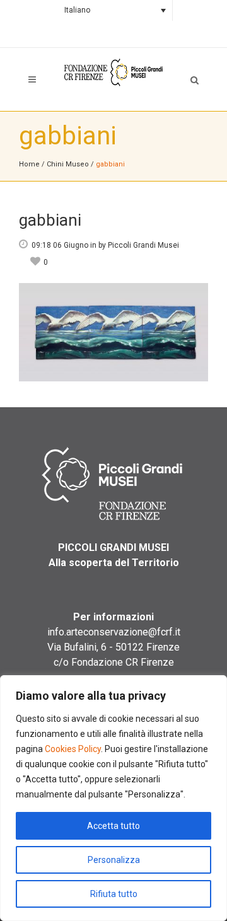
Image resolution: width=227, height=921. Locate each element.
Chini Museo (68, 164)
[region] (113, 798)
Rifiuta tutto (113, 894)
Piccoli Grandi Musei (143, 245)
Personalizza (114, 860)
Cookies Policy (73, 749)
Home (29, 164)
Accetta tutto (113, 826)
